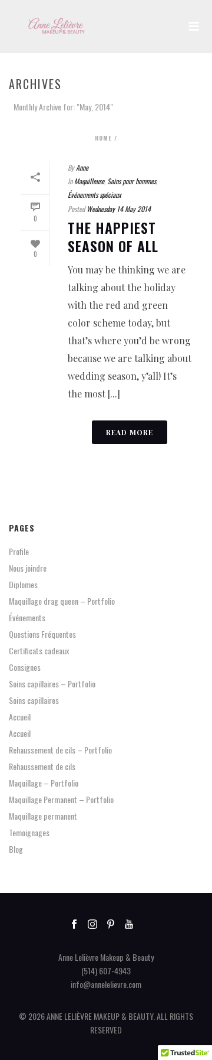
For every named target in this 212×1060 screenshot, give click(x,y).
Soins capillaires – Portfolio (52, 684)
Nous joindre (28, 568)
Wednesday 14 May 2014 (119, 209)
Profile (19, 551)
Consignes (25, 667)
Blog (16, 849)
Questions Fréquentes (42, 634)
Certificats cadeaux (39, 650)
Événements (27, 617)
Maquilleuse (89, 181)
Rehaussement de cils (42, 766)
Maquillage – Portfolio (43, 783)
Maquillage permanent (43, 816)
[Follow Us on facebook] (74, 924)
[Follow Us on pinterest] (110, 924)
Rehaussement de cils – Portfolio (60, 750)
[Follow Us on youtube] (129, 924)
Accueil (20, 717)
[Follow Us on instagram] (92, 924)
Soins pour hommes (131, 181)
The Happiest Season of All (113, 236)
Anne (82, 167)
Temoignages (29, 832)
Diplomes (23, 584)
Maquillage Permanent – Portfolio (61, 799)
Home (103, 137)
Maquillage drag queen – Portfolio (62, 601)
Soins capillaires (34, 700)
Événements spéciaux (94, 195)
